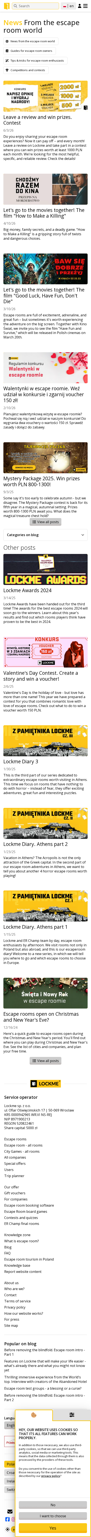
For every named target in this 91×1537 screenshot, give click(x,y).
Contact (10, 1295)
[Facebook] (7, 1519)
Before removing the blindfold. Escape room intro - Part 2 (44, 1397)
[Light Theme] (7, 1529)
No (53, 1505)
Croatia (12, 1472)
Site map (11, 1325)
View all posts (47, 522)
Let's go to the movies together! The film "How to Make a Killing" (43, 213)
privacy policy (50, 1476)
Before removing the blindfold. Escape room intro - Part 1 (44, 1352)
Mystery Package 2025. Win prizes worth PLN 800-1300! (41, 481)
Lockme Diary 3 (20, 762)
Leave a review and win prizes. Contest (37, 120)
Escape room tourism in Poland (29, 1259)
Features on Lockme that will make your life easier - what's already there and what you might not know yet (45, 1365)
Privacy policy (14, 1307)
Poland (12, 1464)
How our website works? (23, 1313)
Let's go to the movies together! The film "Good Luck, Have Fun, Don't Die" (43, 295)
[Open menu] (85, 6)
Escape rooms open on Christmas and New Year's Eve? (41, 1017)
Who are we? (14, 1289)
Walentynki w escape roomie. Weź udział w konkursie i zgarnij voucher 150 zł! (43, 394)
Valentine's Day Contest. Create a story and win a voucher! (40, 676)
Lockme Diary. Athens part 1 (35, 927)
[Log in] (79, 6)
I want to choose (53, 1516)
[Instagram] (14, 1519)
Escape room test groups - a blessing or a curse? (42, 1388)
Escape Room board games (25, 1211)
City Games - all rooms (22, 1151)
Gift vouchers (14, 1193)
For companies (16, 1199)
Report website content (22, 1271)
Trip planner (14, 1176)
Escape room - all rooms (23, 1145)
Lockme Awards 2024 (27, 590)
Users (9, 1170)
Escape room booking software (29, 1205)
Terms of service (17, 1301)
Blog (8, 1247)
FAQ (7, 1253)
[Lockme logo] (6, 6)
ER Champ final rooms (21, 1223)
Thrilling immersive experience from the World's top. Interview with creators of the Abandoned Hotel (45, 1379)
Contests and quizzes (21, 1218)
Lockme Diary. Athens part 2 (35, 844)
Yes (53, 1528)
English (12, 1425)
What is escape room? (21, 1241)
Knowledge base (17, 1265)
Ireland (12, 1481)
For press (11, 1319)
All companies (15, 1157)
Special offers (15, 1163)
